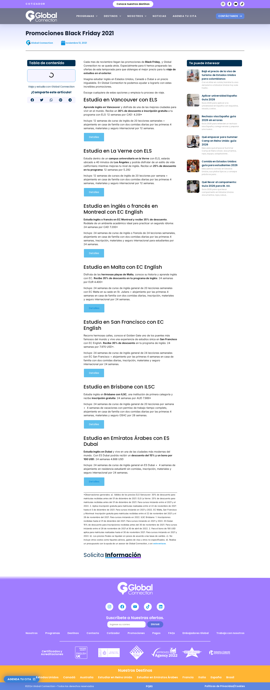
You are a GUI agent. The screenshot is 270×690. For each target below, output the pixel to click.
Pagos (156, 633)
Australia (86, 677)
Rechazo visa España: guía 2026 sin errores (219, 118)
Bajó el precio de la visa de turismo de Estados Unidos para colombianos (219, 75)
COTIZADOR (35, 4)
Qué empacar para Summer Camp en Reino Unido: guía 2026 (220, 140)
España (216, 677)
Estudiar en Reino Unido (115, 677)
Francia (188, 677)
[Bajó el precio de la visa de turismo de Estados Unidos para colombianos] (193, 76)
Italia (202, 677)
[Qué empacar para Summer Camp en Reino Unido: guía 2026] (193, 141)
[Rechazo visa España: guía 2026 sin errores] (193, 121)
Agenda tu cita (185, 16)
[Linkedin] (161, 607)
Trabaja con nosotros (230, 633)
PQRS (149, 686)
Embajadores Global (195, 633)
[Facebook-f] (229, 4)
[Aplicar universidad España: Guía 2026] (193, 100)
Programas (85, 16)
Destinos (111, 16)
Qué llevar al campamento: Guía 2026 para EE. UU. (219, 184)
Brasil (230, 677)
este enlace (159, 543)
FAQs (171, 633)
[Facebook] (122, 607)
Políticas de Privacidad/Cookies (225, 686)
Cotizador (113, 633)
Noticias (159, 16)
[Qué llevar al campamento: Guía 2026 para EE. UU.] (193, 186)
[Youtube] (235, 4)
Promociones (136, 633)
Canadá (69, 677)
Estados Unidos (47, 677)
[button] (32, 100)
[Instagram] (223, 4)
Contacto (93, 633)
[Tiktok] (242, 4)
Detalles (94, 137)
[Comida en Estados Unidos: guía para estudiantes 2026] (193, 166)
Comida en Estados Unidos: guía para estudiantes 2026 (220, 163)
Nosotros (135, 16)
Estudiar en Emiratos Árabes (157, 677)
